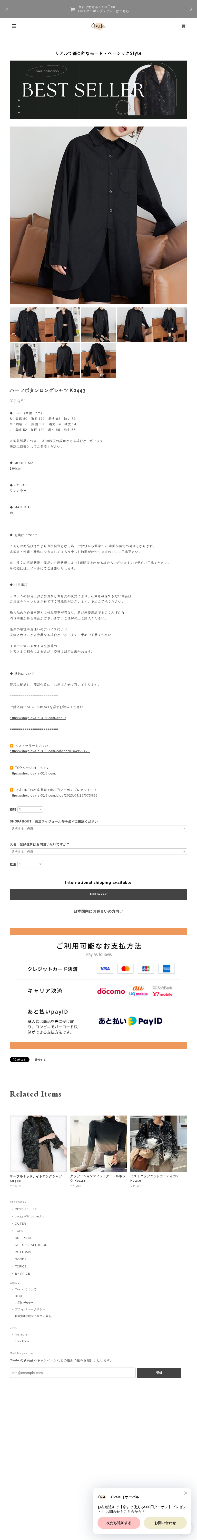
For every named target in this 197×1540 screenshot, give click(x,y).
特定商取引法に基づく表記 (33, 1316)
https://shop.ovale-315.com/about (38, 718)
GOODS (20, 1259)
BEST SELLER (26, 1209)
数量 (13, 864)
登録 (159, 1372)
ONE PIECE (23, 1238)
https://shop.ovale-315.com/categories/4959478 (50, 751)
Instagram (23, 1334)
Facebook (22, 1341)
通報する (40, 1059)
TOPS (19, 1231)
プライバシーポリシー (30, 1309)
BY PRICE (22, 1273)
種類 (13, 809)
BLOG (19, 1296)
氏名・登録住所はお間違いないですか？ (40, 844)
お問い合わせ (24, 1302)
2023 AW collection (30, 1216)
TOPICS (21, 1266)
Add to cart (99, 894)
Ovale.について (26, 1289)
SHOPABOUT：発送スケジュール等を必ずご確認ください (54, 821)
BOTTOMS (23, 1252)
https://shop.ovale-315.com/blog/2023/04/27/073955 (53, 795)
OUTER (20, 1223)
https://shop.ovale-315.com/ (33, 773)
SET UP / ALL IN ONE (32, 1245)
